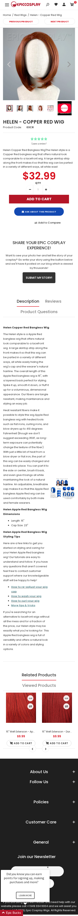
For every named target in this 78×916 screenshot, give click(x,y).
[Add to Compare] (30, 706)
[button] (30, 913)
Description (28, 301)
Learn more (25, 895)
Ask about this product (40, 211)
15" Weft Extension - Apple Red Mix (26, 731)
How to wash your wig (26, 596)
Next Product (60, 21)
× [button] (48, 867)
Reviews (53, 301)
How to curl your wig (25, 601)
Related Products (39, 675)
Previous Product (21, 21)
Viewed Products (39, 685)
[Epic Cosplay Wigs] (26, 4)
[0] (72, 5)
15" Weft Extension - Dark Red (59, 731)
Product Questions (39, 312)
